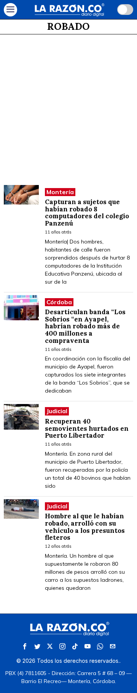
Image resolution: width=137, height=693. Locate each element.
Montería (60, 192)
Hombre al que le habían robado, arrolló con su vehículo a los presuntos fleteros (85, 527)
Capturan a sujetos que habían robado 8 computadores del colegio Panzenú (87, 212)
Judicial (56, 411)
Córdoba (59, 302)
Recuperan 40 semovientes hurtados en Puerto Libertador (87, 428)
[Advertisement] (68, 107)
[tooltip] (24, 646)
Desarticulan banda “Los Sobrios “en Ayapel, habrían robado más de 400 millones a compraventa (85, 326)
